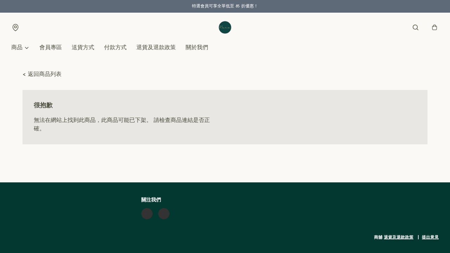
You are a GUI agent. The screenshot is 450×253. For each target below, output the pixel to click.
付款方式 (115, 48)
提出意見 (430, 237)
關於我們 (197, 48)
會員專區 (50, 48)
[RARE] (225, 27)
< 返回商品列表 (42, 74)
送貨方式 (83, 48)
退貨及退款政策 (156, 48)
